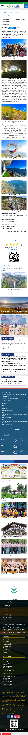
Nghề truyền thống (7, 643)
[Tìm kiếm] (26, 6)
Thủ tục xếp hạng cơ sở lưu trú (8, 379)
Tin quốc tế (5, 608)
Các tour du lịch (6, 659)
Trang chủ (4, 12)
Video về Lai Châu (7, 614)
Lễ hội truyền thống (7, 644)
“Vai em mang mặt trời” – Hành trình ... (9, 517)
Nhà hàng (5, 664)
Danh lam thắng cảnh (13, 15)
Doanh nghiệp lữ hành (7, 663)
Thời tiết (5, 679)
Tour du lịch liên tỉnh (7, 684)
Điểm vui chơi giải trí (7, 666)
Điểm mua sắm (6, 667)
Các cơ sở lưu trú (7, 661)
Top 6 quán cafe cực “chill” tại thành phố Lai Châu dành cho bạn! (14, 633)
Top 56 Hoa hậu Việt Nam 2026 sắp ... (9, 573)
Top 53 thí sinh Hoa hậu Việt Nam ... (8, 498)
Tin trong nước (6, 606)
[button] (12, 294)
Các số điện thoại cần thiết (9, 676)
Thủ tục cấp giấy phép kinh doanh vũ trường (11, 381)
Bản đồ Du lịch (6, 675)
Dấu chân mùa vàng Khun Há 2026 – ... (9, 480)
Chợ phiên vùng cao (7, 649)
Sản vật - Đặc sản (7, 654)
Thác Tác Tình (11, 289)
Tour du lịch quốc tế (7, 673)
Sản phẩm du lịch (13, 12)
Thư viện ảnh (6, 652)
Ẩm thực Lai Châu (7, 646)
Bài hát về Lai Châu (7, 617)
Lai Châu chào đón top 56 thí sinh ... (8, 555)
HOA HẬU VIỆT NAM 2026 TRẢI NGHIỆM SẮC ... (11, 536)
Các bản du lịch (6, 650)
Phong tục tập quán (7, 647)
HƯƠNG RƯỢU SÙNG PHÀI (9, 623)
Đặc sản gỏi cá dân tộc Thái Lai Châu (11, 627)
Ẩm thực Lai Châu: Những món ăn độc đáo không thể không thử (14, 625)
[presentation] (2, 280)
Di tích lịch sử (6, 641)
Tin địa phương (6, 605)
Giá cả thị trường (6, 678)
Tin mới (7, 461)
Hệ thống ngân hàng (7, 681)
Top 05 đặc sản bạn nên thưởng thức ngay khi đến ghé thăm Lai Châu (14, 630)
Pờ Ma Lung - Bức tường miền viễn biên (10, 340)
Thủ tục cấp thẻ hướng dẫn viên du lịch (10, 383)
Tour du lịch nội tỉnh (7, 683)
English (15, 1)
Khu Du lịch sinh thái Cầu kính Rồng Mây (12, 268)
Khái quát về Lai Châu (8, 615)
